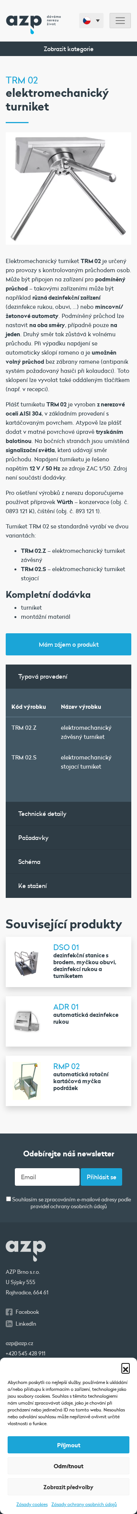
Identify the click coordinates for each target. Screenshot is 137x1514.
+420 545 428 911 (25, 1353)
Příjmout (68, 1445)
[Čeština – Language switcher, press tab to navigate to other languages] (91, 20)
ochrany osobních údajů (78, 1206)
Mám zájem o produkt (69, 644)
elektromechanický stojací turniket (86, 761)
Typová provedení (42, 676)
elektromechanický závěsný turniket (86, 732)
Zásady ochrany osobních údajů (84, 1504)
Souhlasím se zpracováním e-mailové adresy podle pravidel (71, 1203)
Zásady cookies (32, 1504)
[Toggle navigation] (120, 21)
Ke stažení (32, 885)
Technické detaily (42, 813)
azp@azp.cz (19, 1343)
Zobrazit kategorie (69, 49)
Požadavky (33, 837)
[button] (125, 1367)
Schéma (29, 861)
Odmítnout (68, 1466)
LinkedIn (26, 1323)
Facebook (27, 1311)
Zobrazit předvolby (68, 1487)
